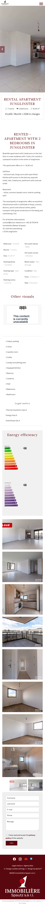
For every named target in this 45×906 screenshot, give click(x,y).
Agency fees (28, 865)
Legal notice (17, 865)
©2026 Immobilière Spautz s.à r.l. (22, 873)
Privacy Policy (32, 901)
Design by (34, 869)
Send (12, 843)
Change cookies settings (15, 869)
